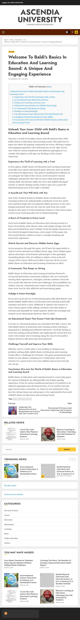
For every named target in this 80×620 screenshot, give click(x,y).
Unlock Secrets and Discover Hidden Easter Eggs (34, 105)
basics (15, 399)
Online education (11, 538)
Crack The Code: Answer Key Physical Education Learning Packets (29, 433)
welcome (28, 399)
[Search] (72, 32)
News (6, 534)
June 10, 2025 (9, 567)
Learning (11, 51)
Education (8, 520)
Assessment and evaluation (13, 494)
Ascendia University (40, 16)
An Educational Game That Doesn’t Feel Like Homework (37, 114)
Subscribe (76, 32)
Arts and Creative (11, 510)
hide (49, 87)
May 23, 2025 (25, 585)
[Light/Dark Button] (68, 32)
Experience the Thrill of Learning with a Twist (33, 97)
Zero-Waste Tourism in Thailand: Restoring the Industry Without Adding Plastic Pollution (18, 562)
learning (21, 399)
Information (9, 524)
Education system (10, 485)
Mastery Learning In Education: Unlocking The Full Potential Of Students (66, 433)
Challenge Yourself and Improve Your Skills (32, 117)
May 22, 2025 (61, 586)
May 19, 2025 (61, 439)
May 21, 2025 (25, 439)
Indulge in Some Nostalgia (25, 111)
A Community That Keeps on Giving (29, 108)
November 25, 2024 (15, 79)
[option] (21, 472)
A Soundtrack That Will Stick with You (30, 100)
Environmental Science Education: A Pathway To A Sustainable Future (29, 470)
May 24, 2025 (45, 567)
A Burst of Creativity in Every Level (28, 102)
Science (7, 543)
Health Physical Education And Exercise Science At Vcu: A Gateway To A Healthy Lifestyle (65, 471)
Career (7, 515)
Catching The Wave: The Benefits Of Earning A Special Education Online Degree (55, 562)
